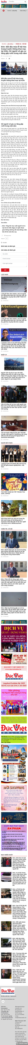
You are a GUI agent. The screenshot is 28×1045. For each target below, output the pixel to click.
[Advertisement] (14, 27)
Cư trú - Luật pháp (12, 10)
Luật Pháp (4, 274)
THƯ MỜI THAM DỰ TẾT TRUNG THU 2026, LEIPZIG (13, 492)
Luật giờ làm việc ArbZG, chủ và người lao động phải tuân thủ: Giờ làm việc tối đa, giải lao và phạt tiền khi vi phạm (13, 320)
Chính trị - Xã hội (6, 529)
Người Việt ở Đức (7, 443)
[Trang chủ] (3, 10)
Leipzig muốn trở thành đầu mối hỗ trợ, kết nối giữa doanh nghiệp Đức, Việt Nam (13, 465)
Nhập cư (4, 354)
